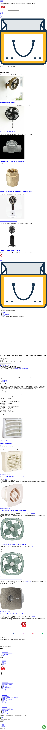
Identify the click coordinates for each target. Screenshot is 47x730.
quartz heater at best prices (6, 708)
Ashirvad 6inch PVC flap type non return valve (12, 161)
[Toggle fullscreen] (1, 728)
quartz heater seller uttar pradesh (7, 709)
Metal (3, 315)
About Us (4, 660)
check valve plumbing (6, 689)
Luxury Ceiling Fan (5, 702)
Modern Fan (4, 704)
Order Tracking (5, 654)
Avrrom (3, 685)
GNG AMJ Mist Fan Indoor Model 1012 (10, 250)
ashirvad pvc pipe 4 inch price (7, 684)
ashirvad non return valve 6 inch (7, 683)
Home (3, 312)
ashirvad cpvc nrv (5, 682)
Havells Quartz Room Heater (7, 699)
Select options (28, 581)
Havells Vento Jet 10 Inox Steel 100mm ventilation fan (13, 613)
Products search (4, 11)
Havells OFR (4, 698)
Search (1, 720)
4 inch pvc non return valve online (8, 679)
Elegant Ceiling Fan (5, 696)
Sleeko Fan (4, 711)
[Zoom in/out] (0, 728)
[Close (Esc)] (4, 728)
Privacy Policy (5, 652)
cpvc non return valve (6, 694)
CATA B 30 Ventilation (6, 443)
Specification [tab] (4, 381)
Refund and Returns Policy (7, 653)
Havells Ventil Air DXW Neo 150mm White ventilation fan (14, 510)
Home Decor (4, 700)
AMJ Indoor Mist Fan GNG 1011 (8, 221)
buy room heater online (6, 688)
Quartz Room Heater (5, 710)
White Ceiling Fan (5, 713)
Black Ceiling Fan (5, 686)
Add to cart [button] (6, 445)
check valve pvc (5, 690)
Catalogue (4, 663)
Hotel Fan (4, 701)
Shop (3, 313)
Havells (16, 368)
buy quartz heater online (6, 687)
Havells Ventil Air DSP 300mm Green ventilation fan (13, 544)
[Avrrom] (2, 0)
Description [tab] (4, 380)
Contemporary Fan (5, 691)
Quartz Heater (4, 707)
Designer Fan (4, 695)
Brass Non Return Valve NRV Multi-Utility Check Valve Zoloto (16, 191)
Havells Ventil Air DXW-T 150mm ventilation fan (12, 476)
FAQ (3, 655)
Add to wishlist (3, 365)
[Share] (2, 728)
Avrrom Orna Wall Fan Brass (7, 102)
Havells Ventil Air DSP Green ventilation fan (11, 579)
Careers (3, 664)
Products (4, 661)
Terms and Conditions (6, 650)
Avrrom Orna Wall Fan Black (7, 132)
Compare (8, 365)
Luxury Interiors (5, 703)
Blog (3, 662)
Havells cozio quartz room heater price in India (10, 697)
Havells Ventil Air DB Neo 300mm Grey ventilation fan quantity (12, 361)
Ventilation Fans (5, 314)
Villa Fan (3, 712)
